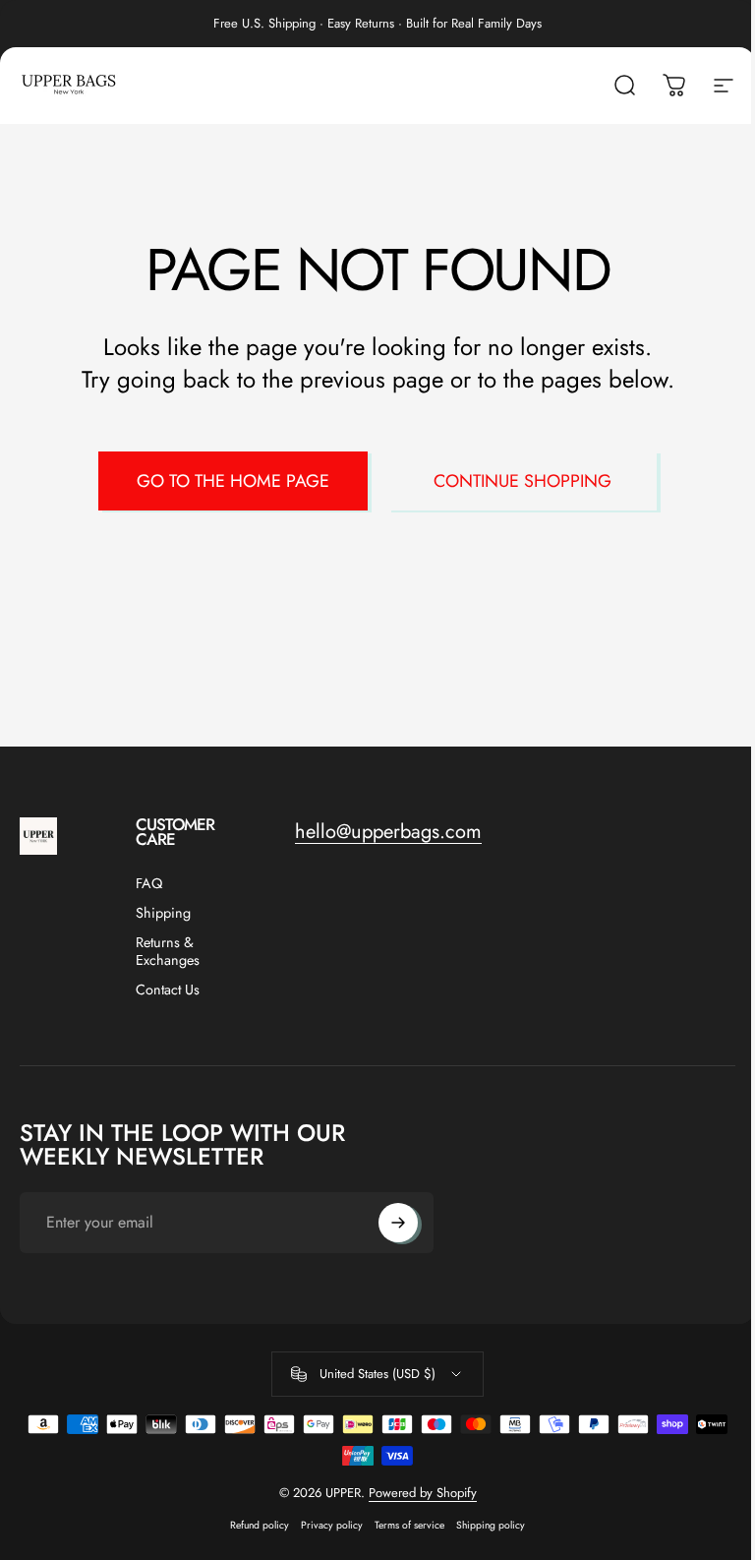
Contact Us (168, 989)
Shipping (163, 913)
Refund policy (259, 1525)
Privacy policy (332, 1525)
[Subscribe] (398, 1222)
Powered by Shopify (423, 1492)
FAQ (149, 883)
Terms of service (409, 1525)
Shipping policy (490, 1525)
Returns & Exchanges (168, 951)
